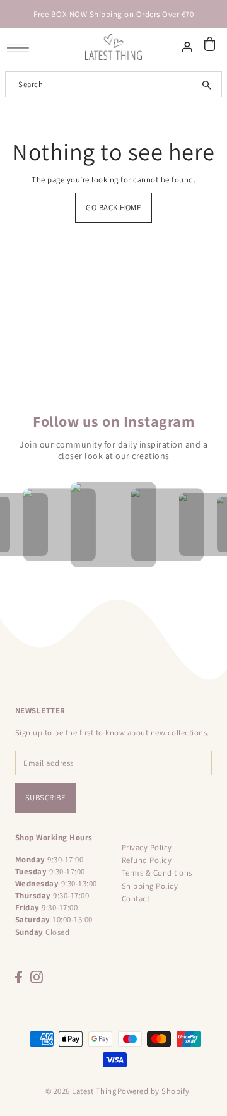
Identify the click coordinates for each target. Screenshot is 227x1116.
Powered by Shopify (153, 1091)
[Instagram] (36, 976)
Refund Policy (147, 860)
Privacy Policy (147, 847)
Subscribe (45, 797)
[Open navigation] (21, 47)
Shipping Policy (150, 886)
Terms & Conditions (157, 872)
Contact (136, 898)
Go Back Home (113, 207)
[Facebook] (18, 976)
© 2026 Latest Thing (81, 1091)
